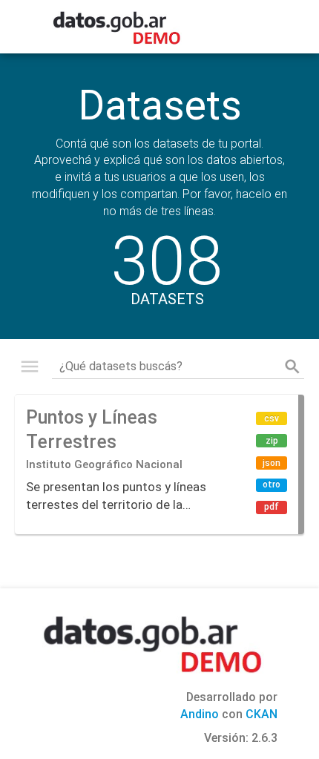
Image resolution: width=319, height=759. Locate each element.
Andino (199, 714)
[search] (292, 366)
